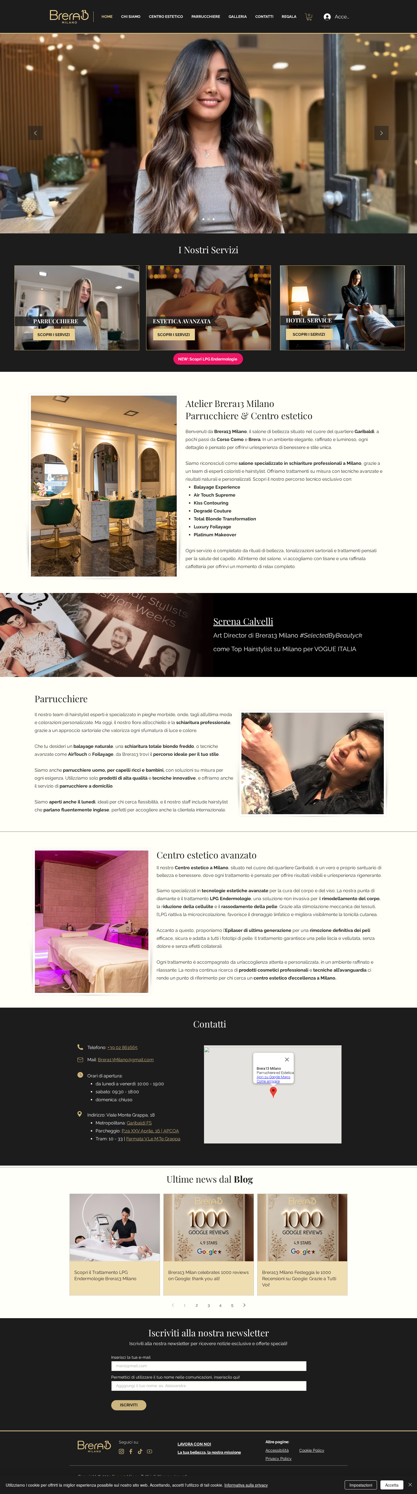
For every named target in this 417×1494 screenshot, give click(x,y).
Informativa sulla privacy (246, 1485)
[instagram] (121, 1451)
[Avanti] (381, 133)
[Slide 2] (208, 219)
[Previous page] (173, 1305)
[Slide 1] (203, 219)
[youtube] (149, 1451)
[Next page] (244, 1305)
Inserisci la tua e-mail (131, 1357)
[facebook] (130, 1451)
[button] (131, 17)
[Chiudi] (410, 1484)
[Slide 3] (213, 219)
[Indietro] (35, 133)
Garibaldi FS (139, 1123)
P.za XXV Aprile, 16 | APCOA (150, 1131)
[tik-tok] (140, 1451)
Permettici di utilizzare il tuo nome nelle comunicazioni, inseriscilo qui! (175, 1377)
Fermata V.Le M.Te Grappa (153, 1138)
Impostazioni (360, 1485)
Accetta (392, 1485)
